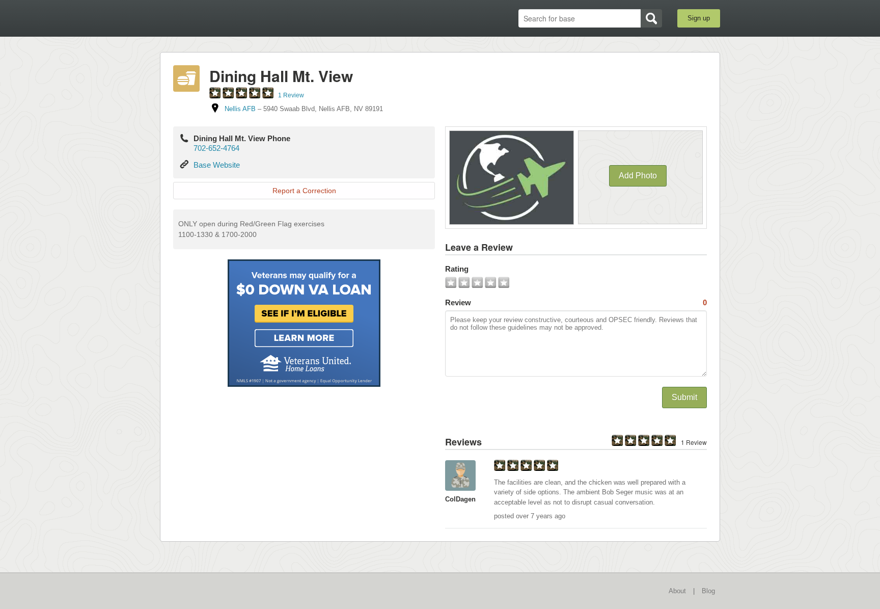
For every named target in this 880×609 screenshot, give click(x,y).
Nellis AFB (240, 109)
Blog (708, 591)
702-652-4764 (216, 148)
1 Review (291, 95)
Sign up (699, 18)
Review (576, 302)
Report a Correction (304, 191)
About (677, 591)
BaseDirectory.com (234, 18)
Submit (684, 397)
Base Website (217, 165)
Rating (457, 268)
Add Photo (638, 175)
